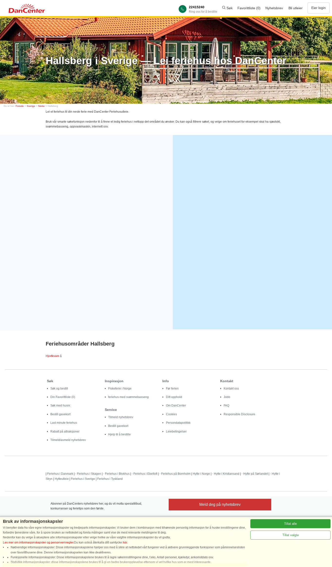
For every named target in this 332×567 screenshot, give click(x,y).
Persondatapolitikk (178, 422)
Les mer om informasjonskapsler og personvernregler (38, 542)
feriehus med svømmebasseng (128, 397)
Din (62, 397)
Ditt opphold (174, 397)
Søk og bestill (59, 388)
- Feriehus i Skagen (88, 473)
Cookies (171, 414)
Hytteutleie (62, 479)
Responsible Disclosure (239, 414)
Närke (41, 106)
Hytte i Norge (201, 473)
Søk (229, 8)
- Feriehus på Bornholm (175, 473)
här (125, 542)
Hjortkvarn (54, 356)
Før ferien (172, 388)
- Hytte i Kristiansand (225, 473)
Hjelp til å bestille (119, 434)
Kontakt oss (231, 388)
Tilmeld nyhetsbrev (120, 417)
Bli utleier (295, 8)
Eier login (318, 8)
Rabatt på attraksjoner (64, 431)
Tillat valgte (290, 535)
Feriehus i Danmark (60, 473)
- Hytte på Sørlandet (255, 473)
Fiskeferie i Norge (119, 388)
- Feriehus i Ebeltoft (144, 473)
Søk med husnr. (60, 405)
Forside (20, 106)
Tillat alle (290, 523)
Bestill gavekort (60, 414)
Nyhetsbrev (274, 8)
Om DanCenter (176, 405)
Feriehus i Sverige (83, 479)
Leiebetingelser (176, 431)
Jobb (227, 397)
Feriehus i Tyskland (110, 479)
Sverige (31, 106)
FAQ (226, 405)
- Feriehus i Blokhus (116, 473)
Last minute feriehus (63, 422)
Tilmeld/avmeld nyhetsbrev (68, 440)
